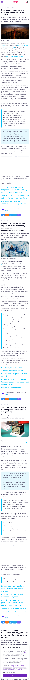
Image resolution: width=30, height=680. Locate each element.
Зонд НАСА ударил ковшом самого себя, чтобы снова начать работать (15, 196)
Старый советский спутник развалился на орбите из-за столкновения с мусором (12, 602)
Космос (12, 7)
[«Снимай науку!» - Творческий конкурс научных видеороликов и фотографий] (26, 2)
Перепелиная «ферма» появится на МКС (14, 374)
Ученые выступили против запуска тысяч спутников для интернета (14, 609)
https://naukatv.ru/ (23, 652)
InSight (3, 45)
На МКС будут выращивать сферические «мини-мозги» (12, 368)
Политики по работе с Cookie (19, 666)
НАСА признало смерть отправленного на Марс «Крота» (14, 202)
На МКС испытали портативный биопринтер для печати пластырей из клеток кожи (15, 382)
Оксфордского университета (9, 265)
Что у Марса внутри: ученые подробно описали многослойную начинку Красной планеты (14, 189)
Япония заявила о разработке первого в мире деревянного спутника (12, 588)
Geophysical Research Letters (14, 56)
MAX (6, 210)
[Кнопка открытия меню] (2, 2)
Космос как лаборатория (11, 387)
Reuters (26, 443)
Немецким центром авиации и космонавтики (14, 46)
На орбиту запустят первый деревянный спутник (12, 595)
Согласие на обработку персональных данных (12, 669)
